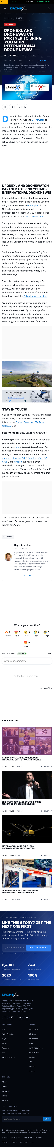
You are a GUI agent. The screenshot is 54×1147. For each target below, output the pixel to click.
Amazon (16, 458)
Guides (31, 1043)
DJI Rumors (33, 1039)
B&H (24, 458)
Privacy (6, 1142)
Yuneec (18, 461)
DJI (45, 458)
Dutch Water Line (34, 216)
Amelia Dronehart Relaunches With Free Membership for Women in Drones (21, 759)
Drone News (34, 1029)
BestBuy (32, 458)
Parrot (5, 461)
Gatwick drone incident (35, 296)
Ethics (4, 1096)
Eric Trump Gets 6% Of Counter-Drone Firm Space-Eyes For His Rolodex (21, 803)
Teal (3, 1053)
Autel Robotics (8, 1034)
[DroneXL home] (18, 8)
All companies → (8, 1057)
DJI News (32, 1034)
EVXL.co (17, 564)
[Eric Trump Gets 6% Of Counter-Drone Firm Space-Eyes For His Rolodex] (27, 785)
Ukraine (32, 1057)
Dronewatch (38, 119)
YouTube (39, 422)
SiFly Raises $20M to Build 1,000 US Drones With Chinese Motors (18, 847)
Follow (27, 576)
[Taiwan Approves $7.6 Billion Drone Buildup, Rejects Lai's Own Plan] (27, 873)
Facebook (29, 422)
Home (6, 18)
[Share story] (12, 107)
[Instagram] (27, 1017)
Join (47, 1119)
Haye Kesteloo (22, 545)
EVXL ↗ (5, 1100)
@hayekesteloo (33, 569)
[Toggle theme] (49, 8)
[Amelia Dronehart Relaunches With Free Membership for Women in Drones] (27, 741)
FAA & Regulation (36, 1048)
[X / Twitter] (5, 1017)
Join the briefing (38, 948)
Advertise (6, 1091)
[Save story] (5, 107)
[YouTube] (20, 1017)
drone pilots (33, 205)
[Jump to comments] (25, 107)
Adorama (6, 458)
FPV (30, 1062)
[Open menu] (5, 8)
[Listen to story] (18, 107)
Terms (15, 1142)
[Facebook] (12, 1017)
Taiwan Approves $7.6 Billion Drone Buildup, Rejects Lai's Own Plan (20, 891)
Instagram (7, 426)
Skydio (4, 1039)
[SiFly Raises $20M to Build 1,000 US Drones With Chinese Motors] (27, 829)
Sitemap (24, 1142)
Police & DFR (34, 1053)
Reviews (32, 1066)
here (18, 447)
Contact (5, 1086)
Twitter (18, 422)
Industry (19, 18)
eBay (40, 458)
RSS (32, 1142)
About (4, 1082)
